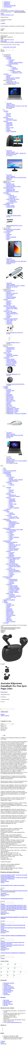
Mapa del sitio (6, 994)
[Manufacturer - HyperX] (12, 409)
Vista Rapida (3, 880)
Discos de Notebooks (11, 297)
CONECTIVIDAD (7, 311)
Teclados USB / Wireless (12, 308)
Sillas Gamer (9, 405)
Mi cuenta (3, 997)
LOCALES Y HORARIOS (9, 470)
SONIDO (5, 299)
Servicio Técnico (7, 472)
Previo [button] (2, 632)
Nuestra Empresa (7, 989)
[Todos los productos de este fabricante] (4, 692)
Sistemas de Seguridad (11, 361)
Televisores (8, 351)
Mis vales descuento (8, 1001)
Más (4, 735)
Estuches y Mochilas (11, 365)
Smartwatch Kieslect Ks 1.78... (13, 374)
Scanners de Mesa (10, 205)
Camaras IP (9, 316)
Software (8, 509)
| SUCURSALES (7, 6)
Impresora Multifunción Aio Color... (14, 225)
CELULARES (9, 230)
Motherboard (9, 123)
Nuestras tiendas (7, 985)
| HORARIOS (6, 4)
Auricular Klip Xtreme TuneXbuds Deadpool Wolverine (12, 898)
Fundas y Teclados (16, 71)
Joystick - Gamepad (10, 407)
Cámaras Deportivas (11, 360)
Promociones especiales (8, 983)
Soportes (8, 238)
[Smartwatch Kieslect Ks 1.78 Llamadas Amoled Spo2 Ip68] (9, 372)
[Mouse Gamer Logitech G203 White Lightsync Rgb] (14, 431)
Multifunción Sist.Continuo (12, 191)
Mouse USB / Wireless (11, 307)
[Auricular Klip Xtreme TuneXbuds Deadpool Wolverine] (14, 890)
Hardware (5, 121)
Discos (7, 126)
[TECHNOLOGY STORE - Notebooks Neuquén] (12, 10)
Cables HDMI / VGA (11, 320)
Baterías (11, 61)
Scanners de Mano (10, 206)
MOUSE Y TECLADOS (9, 306)
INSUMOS (6, 192)
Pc (6, 112)
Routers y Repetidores (11, 312)
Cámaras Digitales (10, 359)
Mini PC (8, 114)
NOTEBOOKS (7, 56)
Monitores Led (9, 118)
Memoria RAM (9, 396)
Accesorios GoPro (10, 364)
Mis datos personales (8, 1004)
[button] (7, 54)
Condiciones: (4, 694)
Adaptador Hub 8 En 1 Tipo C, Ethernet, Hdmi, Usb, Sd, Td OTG (15, 286)
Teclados (8, 403)
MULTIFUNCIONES (8, 187)
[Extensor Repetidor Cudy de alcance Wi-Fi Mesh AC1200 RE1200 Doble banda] (9, 341)
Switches (8, 315)
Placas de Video (10, 127)
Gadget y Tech (6, 352)
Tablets (10, 66)
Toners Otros (12, 198)
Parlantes (8, 302)
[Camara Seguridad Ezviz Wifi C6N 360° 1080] (9, 331)
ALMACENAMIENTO (9, 290)
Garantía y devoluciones (8, 988)
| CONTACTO (6, 1)
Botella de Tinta (9, 203)
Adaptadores (9, 322)
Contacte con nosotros (8, 986)
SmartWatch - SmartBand (12, 355)
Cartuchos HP (12, 200)
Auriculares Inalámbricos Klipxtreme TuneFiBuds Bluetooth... (13, 935)
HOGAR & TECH (7, 576)
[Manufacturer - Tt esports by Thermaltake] (16, 413)
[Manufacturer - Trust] (11, 412)
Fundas (8, 233)
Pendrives (8, 292)
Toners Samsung (13, 196)
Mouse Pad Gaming (10, 400)
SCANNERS (6, 204)
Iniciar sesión (4, 40)
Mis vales (5, 1005)
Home (4, 469)
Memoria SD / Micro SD (12, 293)
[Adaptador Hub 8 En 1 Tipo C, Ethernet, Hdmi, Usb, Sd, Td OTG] (14, 281)
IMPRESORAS (7, 182)
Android (14, 67)
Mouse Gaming (9, 399)
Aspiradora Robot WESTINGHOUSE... (15, 384)
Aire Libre (8, 350)
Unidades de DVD (10, 298)
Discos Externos (10, 294)
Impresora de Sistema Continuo (13, 186)
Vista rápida (9, 103)
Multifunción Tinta (10, 190)
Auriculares (9, 300)
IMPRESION (6, 519)
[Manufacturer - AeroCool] (12, 408)
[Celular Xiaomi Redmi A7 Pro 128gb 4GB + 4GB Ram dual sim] (14, 257)
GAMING (5, 388)
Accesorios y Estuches (11, 363)
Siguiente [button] (3, 630)
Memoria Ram (9, 125)
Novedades (6, 622)
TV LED (8, 598)
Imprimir (3, 714)
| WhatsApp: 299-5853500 (9, 5)
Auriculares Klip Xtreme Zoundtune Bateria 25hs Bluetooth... (13, 952)
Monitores (5, 117)
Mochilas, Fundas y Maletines (16, 62)
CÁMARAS (6, 357)
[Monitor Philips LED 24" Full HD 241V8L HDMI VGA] (14, 173)
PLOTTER (11, 525)
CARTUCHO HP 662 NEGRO (13, 215)
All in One (8, 113)
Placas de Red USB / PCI (12, 313)
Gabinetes (8, 130)
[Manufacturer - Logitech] (12, 411)
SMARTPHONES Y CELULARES (11, 229)
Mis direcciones (7, 1002)
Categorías (5, 111)
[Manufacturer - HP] (11, 81)
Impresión (8, 520)
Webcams (8, 304)
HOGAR (5, 346)
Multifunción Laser (10, 189)
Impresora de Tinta (10, 185)
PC (4, 486)
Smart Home (9, 354)
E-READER (15, 68)
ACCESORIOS (7, 231)
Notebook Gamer (10, 390)
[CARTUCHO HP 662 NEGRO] (9, 214)
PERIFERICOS (7, 541)
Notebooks (8, 57)
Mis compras (6, 1000)
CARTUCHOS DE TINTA (12, 199)
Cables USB (9, 321)
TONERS (8, 194)
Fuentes (8, 129)
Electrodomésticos (10, 347)
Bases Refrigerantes (13, 63)
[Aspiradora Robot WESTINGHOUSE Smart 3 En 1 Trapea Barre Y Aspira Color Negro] (9, 382)
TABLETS (8, 65)
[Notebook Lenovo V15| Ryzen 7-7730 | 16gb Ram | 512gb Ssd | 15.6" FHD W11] (14, 102)
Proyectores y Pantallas (11, 120)
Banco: (2, 725)
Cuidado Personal (10, 348)
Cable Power (9, 323)
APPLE (5, 601)
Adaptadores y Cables (17, 72)
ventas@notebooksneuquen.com (14, 1022)
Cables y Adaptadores (11, 131)
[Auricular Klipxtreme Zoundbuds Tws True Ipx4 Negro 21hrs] (7, 672)
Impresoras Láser (10, 183)
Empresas (5, 993)
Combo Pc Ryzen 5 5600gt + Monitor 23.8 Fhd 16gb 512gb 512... (16, 154)
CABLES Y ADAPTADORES (10, 318)
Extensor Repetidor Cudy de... (13, 342)
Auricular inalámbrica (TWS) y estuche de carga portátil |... (13, 885)
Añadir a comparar (10, 104)
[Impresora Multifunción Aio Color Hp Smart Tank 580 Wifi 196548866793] (9, 224)
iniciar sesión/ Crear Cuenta (9, 47)
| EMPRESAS (6, 3)
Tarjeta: (2, 723)
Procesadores (9, 122)
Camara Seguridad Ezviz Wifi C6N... (14, 332)
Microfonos (9, 303)
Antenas (8, 317)
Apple (7, 239)
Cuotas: (2, 726)
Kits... (7, 309)
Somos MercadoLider (8, 990)
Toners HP (11, 195)
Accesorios (8, 58)
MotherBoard (9, 395)
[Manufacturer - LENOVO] (12, 82)
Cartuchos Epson (13, 201)
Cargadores (11, 59)
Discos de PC (9, 295)
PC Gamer (8, 116)
